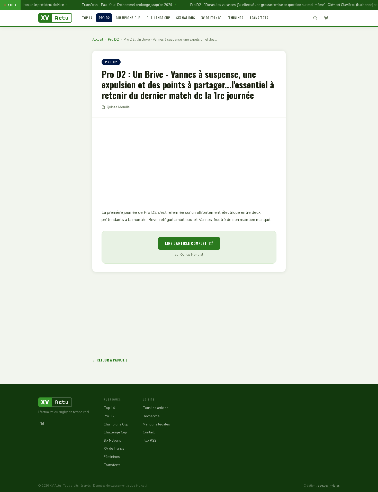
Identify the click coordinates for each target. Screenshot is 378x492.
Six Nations (185, 17)
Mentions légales (156, 424)
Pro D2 (104, 17)
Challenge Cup (158, 17)
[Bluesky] (326, 18)
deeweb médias (329, 486)
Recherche (151, 416)
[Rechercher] (315, 18)
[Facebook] (336, 18)
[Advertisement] (189, 160)
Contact (149, 432)
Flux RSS (149, 440)
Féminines (236, 17)
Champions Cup (128, 17)
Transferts (258, 17)
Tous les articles (155, 407)
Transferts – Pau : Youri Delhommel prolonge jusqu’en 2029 (121, 5)
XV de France (211, 17)
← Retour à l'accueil (109, 360)
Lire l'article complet (186, 243)
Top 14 (87, 17)
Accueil (97, 39)
